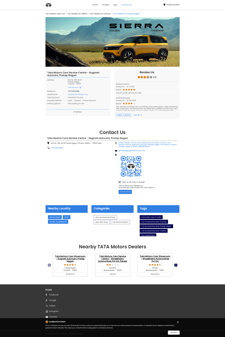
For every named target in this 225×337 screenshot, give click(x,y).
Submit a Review (123, 115)
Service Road (55, 217)
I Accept (173, 332)
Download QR (125, 192)
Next (175, 265)
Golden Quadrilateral (58, 222)
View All (137, 115)
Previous (49, 265)
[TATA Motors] (48, 5)
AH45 (66, 217)
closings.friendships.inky (78, 94)
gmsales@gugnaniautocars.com (132, 150)
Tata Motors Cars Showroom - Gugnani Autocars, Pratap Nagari (70, 259)
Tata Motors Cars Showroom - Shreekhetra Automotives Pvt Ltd (155, 259)
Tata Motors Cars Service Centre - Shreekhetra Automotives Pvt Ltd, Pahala (112, 259)
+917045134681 (73, 91)
